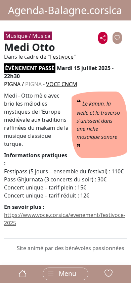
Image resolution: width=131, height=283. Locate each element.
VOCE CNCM (61, 84)
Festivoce (62, 56)
